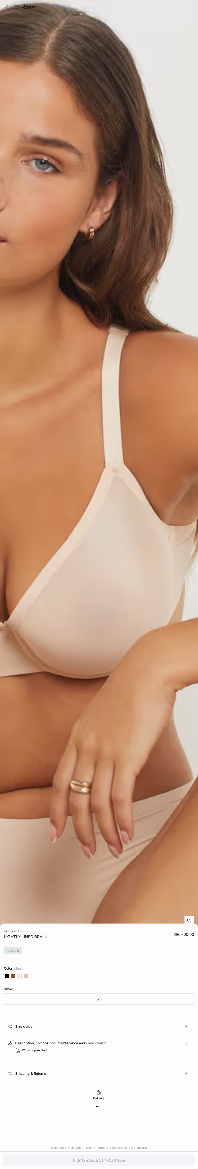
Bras (89, 1147)
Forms (101, 1147)
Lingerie (76, 1147)
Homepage (58, 1147)
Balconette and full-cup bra (128, 1147)
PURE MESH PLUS (12, 931)
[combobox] (99, 999)
